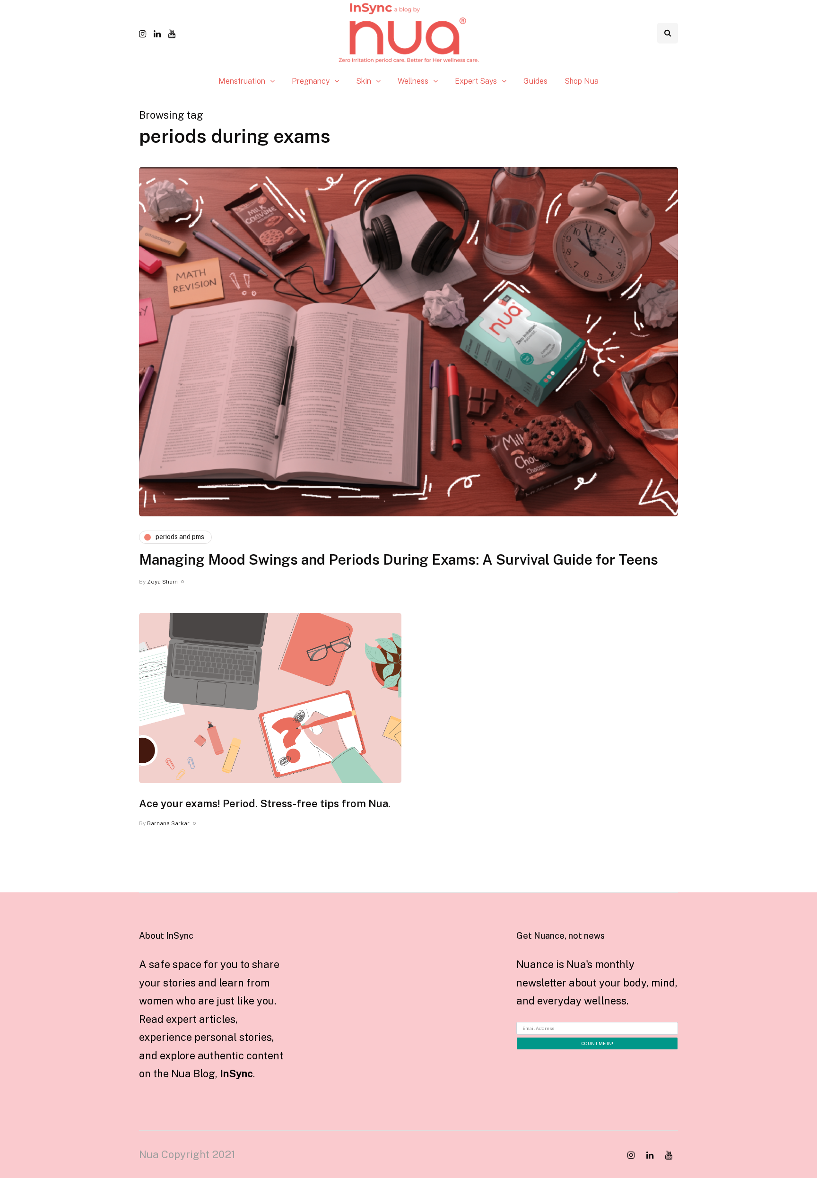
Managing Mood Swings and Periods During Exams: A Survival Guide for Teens (398, 559)
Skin (363, 81)
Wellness (413, 81)
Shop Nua (582, 81)
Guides (535, 81)
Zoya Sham (162, 581)
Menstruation (241, 81)
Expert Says (476, 81)
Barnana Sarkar (168, 823)
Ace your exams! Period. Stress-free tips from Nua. (265, 803)
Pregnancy (311, 81)
